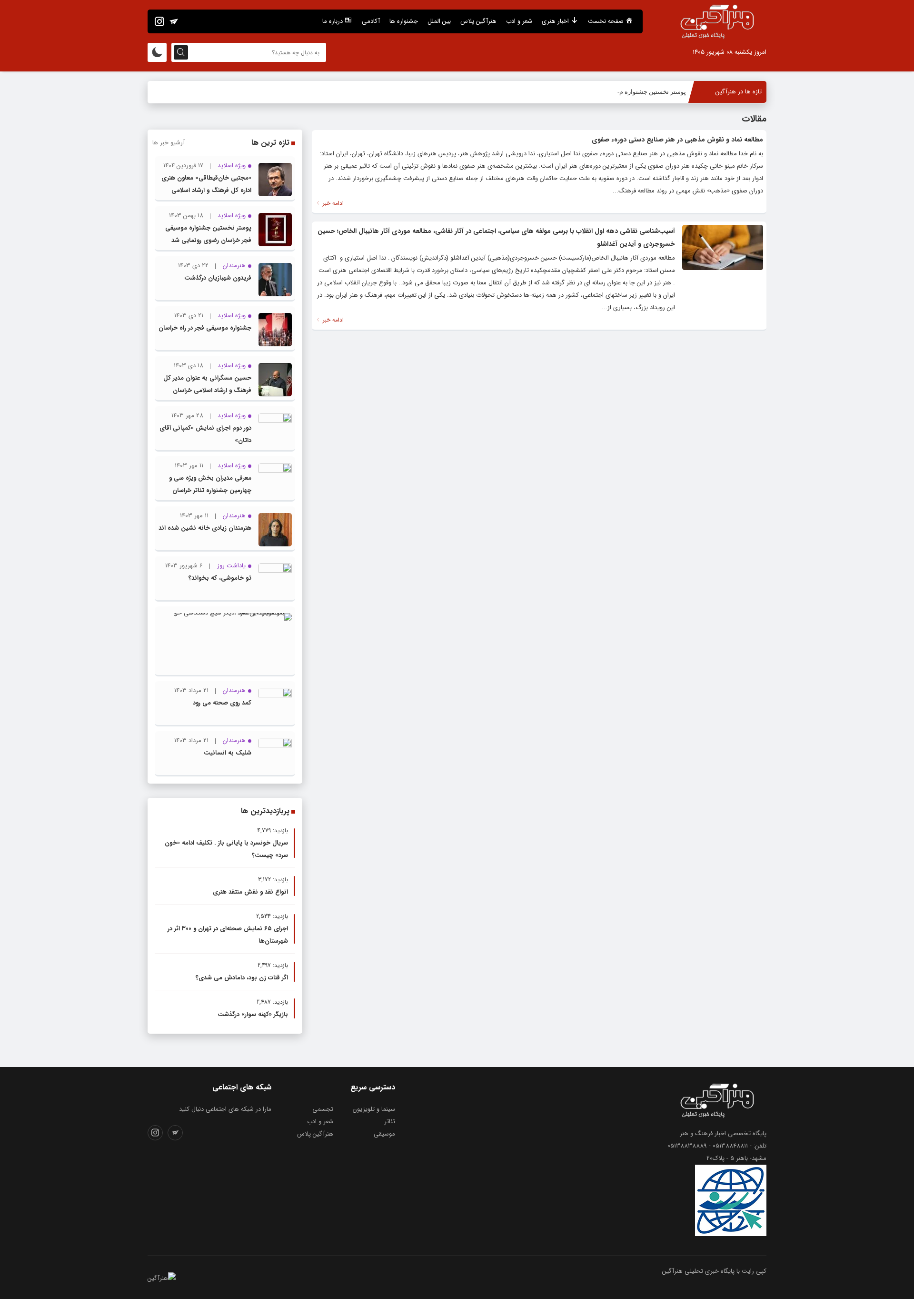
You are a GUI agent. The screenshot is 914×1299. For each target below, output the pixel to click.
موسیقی (384, 1134)
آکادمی (371, 21)
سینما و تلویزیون (374, 1109)
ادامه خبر (332, 203)
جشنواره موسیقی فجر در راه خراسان (205, 328)
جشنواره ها (403, 21)
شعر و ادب (519, 21)
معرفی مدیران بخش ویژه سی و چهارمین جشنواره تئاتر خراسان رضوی (210, 490)
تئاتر (389, 1122)
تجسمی (322, 1109)
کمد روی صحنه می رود (222, 703)
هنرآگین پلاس (478, 21)
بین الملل (439, 21)
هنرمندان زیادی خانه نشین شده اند (205, 528)
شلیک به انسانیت (227, 753)
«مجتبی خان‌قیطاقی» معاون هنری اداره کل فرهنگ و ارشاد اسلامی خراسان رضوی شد (206, 190)
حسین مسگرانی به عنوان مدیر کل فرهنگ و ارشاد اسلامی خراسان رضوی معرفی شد (207, 390)
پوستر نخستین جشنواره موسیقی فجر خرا (632, 91)
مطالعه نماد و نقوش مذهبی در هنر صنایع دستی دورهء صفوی (677, 139)
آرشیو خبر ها (168, 143)
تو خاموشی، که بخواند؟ (220, 578)
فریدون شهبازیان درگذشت (217, 278)
